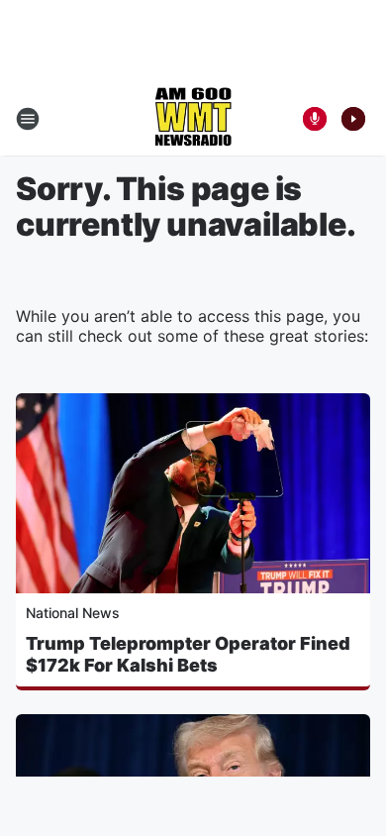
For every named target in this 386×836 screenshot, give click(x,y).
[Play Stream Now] (353, 119)
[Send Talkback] (315, 119)
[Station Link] (193, 119)
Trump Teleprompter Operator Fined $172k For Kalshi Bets (188, 654)
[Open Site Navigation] (28, 119)
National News (73, 612)
